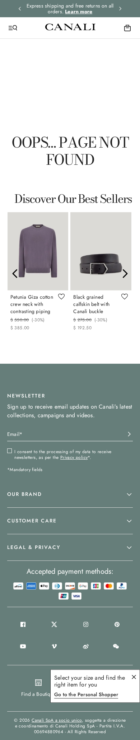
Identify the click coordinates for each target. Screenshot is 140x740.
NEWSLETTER (26, 395)
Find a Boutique (38, 694)
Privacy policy (74, 457)
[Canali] (70, 28)
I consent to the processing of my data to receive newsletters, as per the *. (63, 454)
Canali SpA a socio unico (57, 720)
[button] (70, 494)
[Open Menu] (13, 28)
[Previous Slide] (15, 273)
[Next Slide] (124, 273)
